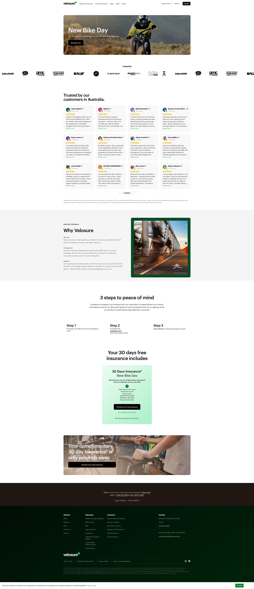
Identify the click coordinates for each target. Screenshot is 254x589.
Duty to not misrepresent (121, 561)
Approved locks (90, 529)
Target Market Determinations (90, 543)
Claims (176, 3)
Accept (239, 585)
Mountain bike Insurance (115, 529)
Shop (124, 3)
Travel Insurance (101, 3)
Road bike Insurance (114, 526)
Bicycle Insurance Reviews (116, 518)
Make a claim (89, 522)
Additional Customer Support (92, 538)
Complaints (89, 533)
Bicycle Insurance (86, 3)
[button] (167, 3)
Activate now (76, 43)
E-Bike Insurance (112, 533)
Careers (66, 533)
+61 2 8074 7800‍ (137, 495)
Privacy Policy (103, 561)
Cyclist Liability (98, 571)
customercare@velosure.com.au (169, 536)
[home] (70, 3)
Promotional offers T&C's (85, 561)
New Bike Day (127, 375)
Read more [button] (70, 128)
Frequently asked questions (94, 518)
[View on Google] (68, 110)
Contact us (67, 529)
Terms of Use (68, 561)
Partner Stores (90, 548)
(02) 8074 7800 (164, 526)
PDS (86, 526)
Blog (112, 3)
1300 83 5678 (122, 495)
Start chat (146, 492)
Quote (186, 3)
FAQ (117, 3)
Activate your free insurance (127, 407)
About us (66, 522)
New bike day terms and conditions (127, 418)
